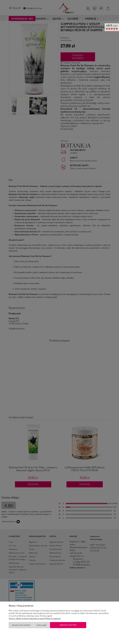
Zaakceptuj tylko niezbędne (21, 625)
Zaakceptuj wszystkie (68, 625)
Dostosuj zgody (41, 625)
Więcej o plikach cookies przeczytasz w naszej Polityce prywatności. (35, 618)
